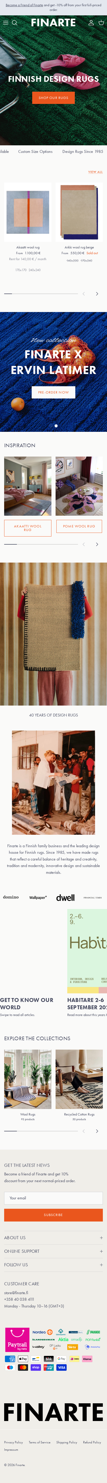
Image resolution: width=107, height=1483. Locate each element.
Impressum (11, 1449)
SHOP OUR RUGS (54, 98)
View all (95, 172)
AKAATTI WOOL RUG (27, 528)
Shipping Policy (66, 1442)
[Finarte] (53, 22)
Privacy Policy (13, 1442)
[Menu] (5, 22)
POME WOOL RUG (79, 526)
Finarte (20, 1465)
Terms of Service (39, 1442)
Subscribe (53, 1215)
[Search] (17, 22)
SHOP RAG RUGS (54, 392)
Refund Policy (92, 1442)
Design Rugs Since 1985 (58, 151)
